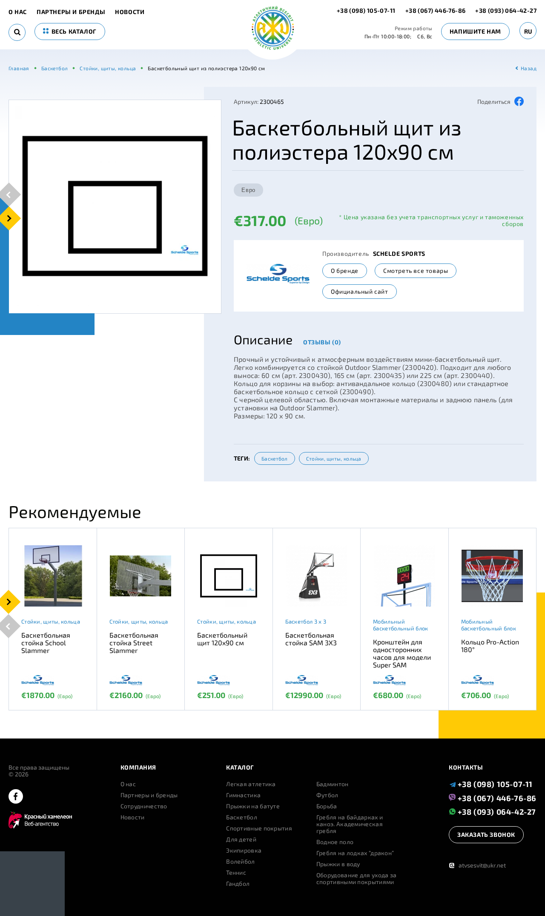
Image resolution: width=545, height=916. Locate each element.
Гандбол (238, 883)
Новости (129, 12)
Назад (528, 68)
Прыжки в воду (338, 864)
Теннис (236, 872)
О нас (18, 12)
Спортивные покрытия (259, 828)
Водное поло (334, 842)
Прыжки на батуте (253, 806)
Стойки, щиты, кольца (333, 458)
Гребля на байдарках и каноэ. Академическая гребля (349, 824)
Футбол (327, 795)
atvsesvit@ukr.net (477, 865)
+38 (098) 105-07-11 (367, 10)
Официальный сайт (359, 291)
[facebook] (16, 797)
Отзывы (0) (322, 342)
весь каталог (73, 31)
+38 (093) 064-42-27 (505, 10)
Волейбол (240, 861)
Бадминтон (332, 784)
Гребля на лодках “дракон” (355, 853)
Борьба (326, 806)
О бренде (345, 270)
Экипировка (243, 850)
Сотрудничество (143, 806)
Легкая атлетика (251, 784)
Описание (263, 339)
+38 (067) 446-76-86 (435, 10)
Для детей (241, 839)
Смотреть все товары (415, 270)
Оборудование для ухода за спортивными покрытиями (356, 878)
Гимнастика (243, 795)
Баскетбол (274, 458)
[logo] (273, 29)
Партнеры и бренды (71, 12)
